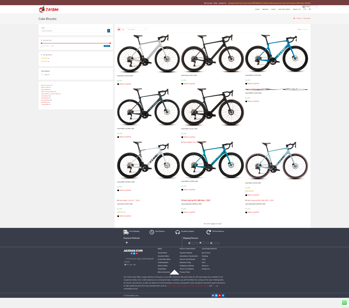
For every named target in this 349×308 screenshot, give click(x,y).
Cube (182, 286)
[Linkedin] (223, 295)
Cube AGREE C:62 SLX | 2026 (253, 93)
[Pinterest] (137, 253)
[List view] (123, 29)
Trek (214, 286)
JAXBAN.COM (133, 251)
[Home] (294, 18)
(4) (45, 58)
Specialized (175, 286)
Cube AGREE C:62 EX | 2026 (253, 75)
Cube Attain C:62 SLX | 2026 (125, 75)
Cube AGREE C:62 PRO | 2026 (189, 181)
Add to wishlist (125, 84)
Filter (107, 46)
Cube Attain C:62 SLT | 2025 (125, 204)
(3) (45, 61)
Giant (196, 286)
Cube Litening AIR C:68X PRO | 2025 (255, 204)
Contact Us (222, 3)
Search (43, 28)
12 (302, 29)
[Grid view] (119, 29)
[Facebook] (132, 253)
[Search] (108, 31)
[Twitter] (134, 253)
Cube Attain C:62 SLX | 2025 (253, 183)
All (307, 29)
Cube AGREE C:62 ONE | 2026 (125, 128)
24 (304, 29)
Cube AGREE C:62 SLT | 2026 (189, 128)
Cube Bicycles (306, 18)
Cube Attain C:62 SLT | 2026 (189, 75)
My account (208, 3)
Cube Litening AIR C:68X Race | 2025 (191, 204)
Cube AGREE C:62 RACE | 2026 (126, 182)
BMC (168, 286)
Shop (215, 3)
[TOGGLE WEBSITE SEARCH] (310, 9)
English (307, 6)
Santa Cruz (189, 286)
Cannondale (203, 286)
